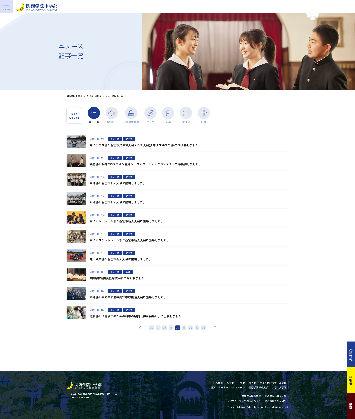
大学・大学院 (279, 387)
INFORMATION (94, 95)
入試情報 (351, 354)
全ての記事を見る (74, 115)
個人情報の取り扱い (275, 400)
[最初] (140, 327)
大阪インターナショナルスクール (227, 387)
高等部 (252, 382)
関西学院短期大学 (258, 387)
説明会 (351, 380)
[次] (210, 327)
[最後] (215, 327)
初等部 (230, 382)
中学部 (241, 382)
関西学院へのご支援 (275, 396)
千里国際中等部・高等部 (273, 382)
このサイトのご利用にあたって (244, 400)
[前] (145, 327)
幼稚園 (219, 382)
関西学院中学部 (74, 95)
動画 (351, 406)
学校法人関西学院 (251, 396)
